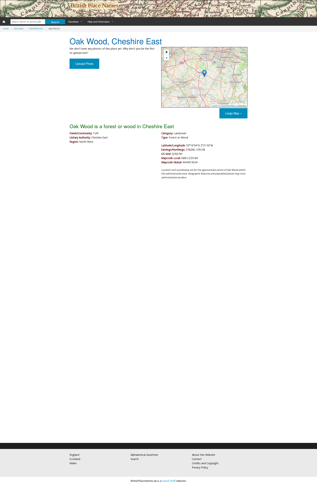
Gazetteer (73, 21)
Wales (73, 463)
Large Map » (233, 113)
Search (135, 459)
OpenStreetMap (228, 105)
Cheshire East (36, 28)
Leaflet (214, 105)
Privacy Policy (200, 467)
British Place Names (94, 5)
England (18, 28)
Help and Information (99, 21)
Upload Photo (84, 64)
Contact (197, 459)
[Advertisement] (158, 212)
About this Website (203, 454)
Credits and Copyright (205, 463)
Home (6, 28)
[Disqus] (158, 292)
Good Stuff (169, 481)
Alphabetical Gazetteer (144, 454)
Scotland (75, 459)
